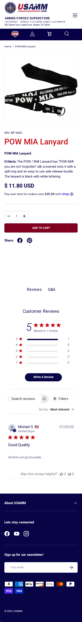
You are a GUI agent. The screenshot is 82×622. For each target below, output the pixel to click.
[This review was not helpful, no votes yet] (69, 474)
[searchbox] (24, 398)
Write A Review (43, 377)
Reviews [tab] (34, 289)
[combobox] (56, 409)
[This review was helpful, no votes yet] (61, 474)
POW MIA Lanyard (25, 46)
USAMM (17, 611)
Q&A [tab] (51, 289)
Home (7, 46)
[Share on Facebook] (20, 240)
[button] (49, 34)
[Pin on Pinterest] (29, 240)
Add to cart (41, 227)
